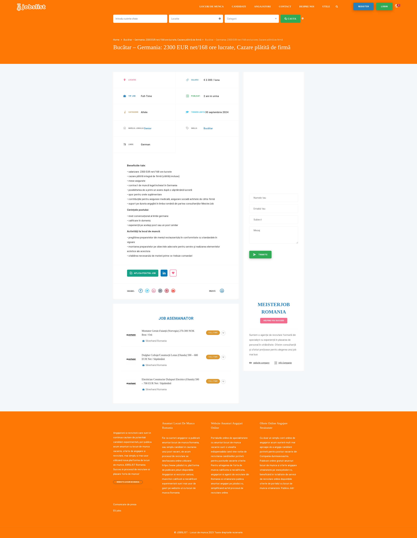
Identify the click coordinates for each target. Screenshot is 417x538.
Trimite (262, 254)
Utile (326, 6)
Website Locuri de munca (128, 482)
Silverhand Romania (156, 340)
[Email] (173, 291)
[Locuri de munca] (31, 6)
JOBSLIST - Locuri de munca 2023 (195, 532)
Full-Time (212, 333)
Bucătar (208, 128)
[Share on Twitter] (147, 291)
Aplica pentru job (145, 273)
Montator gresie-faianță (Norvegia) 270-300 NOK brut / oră (168, 332)
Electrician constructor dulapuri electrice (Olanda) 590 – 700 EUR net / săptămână (170, 381)
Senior (147, 128)
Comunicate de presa (124, 504)
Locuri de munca (212, 6)
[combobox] (196, 18)
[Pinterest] (167, 291)
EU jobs (117, 510)
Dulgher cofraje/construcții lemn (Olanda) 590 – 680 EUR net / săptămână (170, 357)
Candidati (239, 6)
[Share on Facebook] (141, 291)
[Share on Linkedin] (154, 291)
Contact (285, 6)
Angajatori (262, 6)
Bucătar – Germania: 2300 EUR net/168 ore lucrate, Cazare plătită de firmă (162, 39)
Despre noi (306, 6)
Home (116, 39)
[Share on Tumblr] (160, 291)
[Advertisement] (273, 131)
